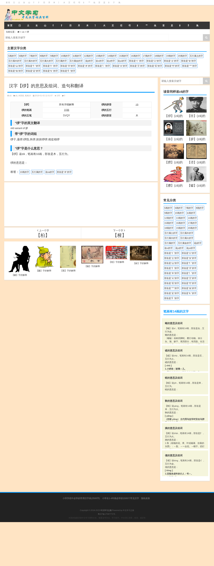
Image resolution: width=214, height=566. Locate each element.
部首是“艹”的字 (189, 66)
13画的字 (100, 56)
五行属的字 (61, 61)
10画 (66, 110)
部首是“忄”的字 (33, 66)
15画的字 (123, 56)
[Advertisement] (81, 204)
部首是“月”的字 (67, 66)
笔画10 (28, 96)
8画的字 (44, 56)
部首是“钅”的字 (50, 71)
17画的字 (147, 56)
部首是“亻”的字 (136, 61)
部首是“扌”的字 (50, 66)
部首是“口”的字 (153, 61)
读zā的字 (49, 172)
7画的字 (33, 56)
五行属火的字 (46, 61)
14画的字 (112, 56)
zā (23, 32)
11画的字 (77, 56)
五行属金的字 (76, 61)
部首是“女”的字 (188, 61)
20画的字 (182, 56)
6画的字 (23, 56)
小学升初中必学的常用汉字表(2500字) (81, 498)
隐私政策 (145, 498)
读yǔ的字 (121, 61)
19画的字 (170, 56)
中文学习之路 (128, 510)
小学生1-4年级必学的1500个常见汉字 (120, 498)
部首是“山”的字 (15, 66)
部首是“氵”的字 (102, 66)
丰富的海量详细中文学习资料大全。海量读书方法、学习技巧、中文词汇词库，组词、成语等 (107, 518)
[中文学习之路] (36, 13)
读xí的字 (100, 61)
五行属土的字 (196, 56)
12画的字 (88, 56)
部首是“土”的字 (171, 61)
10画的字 (65, 56)
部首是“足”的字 (33, 71)
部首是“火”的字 (120, 66)
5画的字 (12, 56)
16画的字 (135, 56)
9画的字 (54, 56)
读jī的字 (89, 61)
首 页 (8, 2)
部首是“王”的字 (137, 66)
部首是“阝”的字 (67, 71)
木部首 (21, 96)
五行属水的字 (30, 61)
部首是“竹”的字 (172, 66)
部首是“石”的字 (154, 66)
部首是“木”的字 (85, 66)
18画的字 (159, 56)
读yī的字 (111, 61)
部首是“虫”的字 (15, 71)
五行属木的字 (14, 61)
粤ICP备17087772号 (106, 514)
